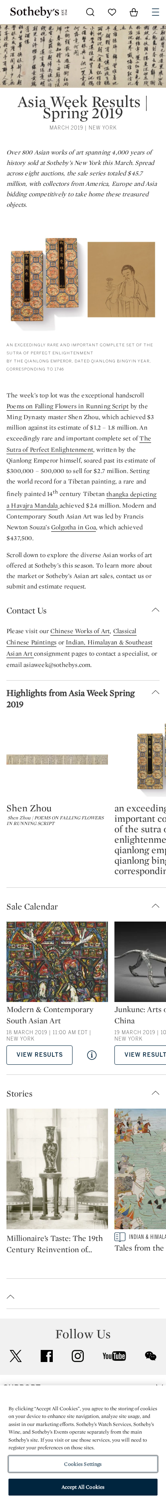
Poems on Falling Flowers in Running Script (67, 406)
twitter (16, 1356)
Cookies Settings (83, 1464)
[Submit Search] (90, 12)
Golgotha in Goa (73, 527)
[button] (83, 610)
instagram (78, 1356)
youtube (114, 1356)
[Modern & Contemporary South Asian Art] (57, 963)
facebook (47, 1356)
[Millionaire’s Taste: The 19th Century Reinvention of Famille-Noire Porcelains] (57, 1170)
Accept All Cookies (83, 1486)
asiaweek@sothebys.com (56, 664)
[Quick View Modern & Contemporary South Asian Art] (92, 1055)
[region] (83, 1443)
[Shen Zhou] (57, 759)
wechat (150, 1356)
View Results (40, 1054)
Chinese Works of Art (80, 631)
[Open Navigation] (155, 12)
